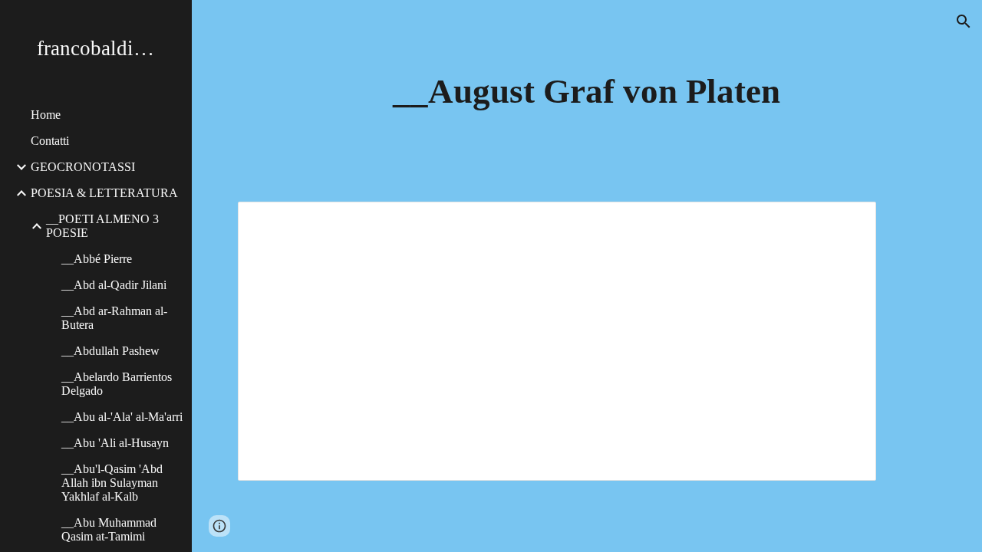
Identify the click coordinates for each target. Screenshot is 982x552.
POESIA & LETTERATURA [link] (104, 192)
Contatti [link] (50, 140)
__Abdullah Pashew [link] (110, 350)
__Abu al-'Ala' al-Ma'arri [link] (122, 416)
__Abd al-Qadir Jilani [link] (113, 284)
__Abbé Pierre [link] (96, 258)
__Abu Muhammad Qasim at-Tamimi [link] (109, 529)
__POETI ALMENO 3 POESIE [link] (102, 225)
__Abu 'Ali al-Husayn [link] (115, 442)
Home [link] (46, 114)
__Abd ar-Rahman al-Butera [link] (114, 317)
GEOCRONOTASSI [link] (83, 166)
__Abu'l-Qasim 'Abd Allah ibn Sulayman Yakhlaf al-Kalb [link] (112, 482)
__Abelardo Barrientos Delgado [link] (116, 383)
